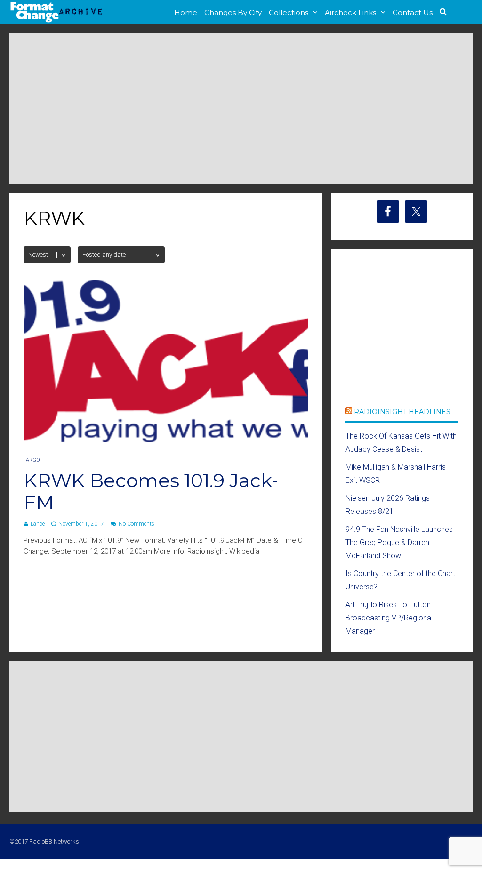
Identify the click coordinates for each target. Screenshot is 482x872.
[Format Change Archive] (56, 20)
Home (185, 12)
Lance (38, 524)
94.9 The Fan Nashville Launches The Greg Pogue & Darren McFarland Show (399, 542)
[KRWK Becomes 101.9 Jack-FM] (166, 439)
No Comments (136, 524)
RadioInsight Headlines (402, 411)
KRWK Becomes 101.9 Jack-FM (151, 491)
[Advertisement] (241, 108)
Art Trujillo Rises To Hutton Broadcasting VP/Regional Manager (389, 618)
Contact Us (413, 12)
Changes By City (233, 12)
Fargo (32, 460)
